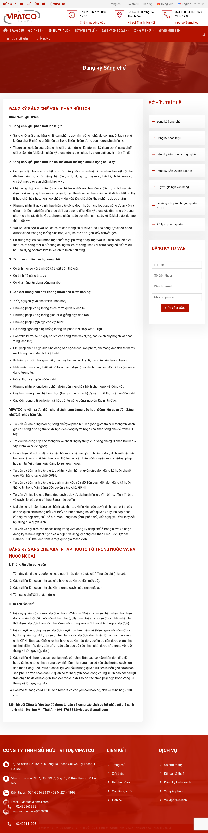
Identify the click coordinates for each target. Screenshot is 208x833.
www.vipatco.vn (37, 811)
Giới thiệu (133, 4)
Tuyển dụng (42, 38)
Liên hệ (147, 4)
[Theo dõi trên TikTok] (203, 4)
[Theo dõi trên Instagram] (199, 4)
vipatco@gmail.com (35, 802)
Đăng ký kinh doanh (114, 30)
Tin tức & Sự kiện (16, 38)
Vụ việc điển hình (170, 30)
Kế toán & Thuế (85, 30)
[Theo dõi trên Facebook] (195, 4)
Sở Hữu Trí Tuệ (58, 30)
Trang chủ (115, 4)
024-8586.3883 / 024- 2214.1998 (52, 792)
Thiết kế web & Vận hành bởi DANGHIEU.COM (145, 827)
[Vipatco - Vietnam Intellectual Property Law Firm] (32, 17)
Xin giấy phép (143, 30)
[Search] (203, 34)
